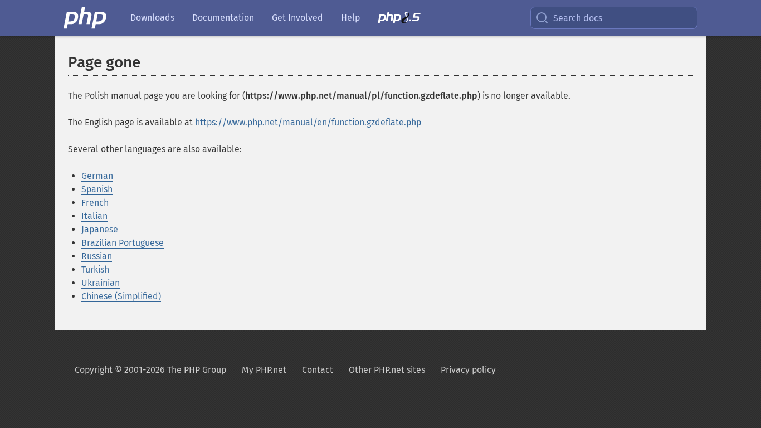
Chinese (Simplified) (121, 296)
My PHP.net (264, 369)
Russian (96, 256)
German (97, 176)
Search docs (577, 18)
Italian (94, 216)
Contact (317, 369)
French (95, 202)
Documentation (223, 17)
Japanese (99, 229)
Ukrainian (100, 283)
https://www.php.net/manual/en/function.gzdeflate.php (308, 122)
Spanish (97, 189)
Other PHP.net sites (387, 369)
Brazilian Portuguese (122, 242)
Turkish (95, 269)
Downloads (152, 17)
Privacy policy (468, 369)
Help (350, 17)
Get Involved (297, 17)
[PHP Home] (86, 18)
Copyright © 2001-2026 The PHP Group (150, 369)
